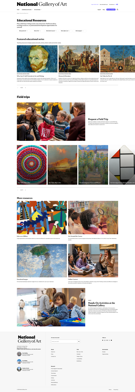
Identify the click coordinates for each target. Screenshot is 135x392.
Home (18, 13)
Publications (53, 384)
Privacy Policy (116, 389)
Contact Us (53, 356)
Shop (104, 9)
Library (52, 377)
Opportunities (105, 354)
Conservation (54, 375)
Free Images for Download (56, 368)
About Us (53, 351)
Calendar (78, 354)
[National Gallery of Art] (29, 338)
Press (52, 354)
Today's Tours (79, 356)
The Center (53, 373)
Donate (103, 351)
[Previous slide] (18, 87)
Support (99, 9)
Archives (53, 380)
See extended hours (104, 4)
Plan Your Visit (80, 351)
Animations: (112, 4)
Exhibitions (79, 361)
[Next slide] (25, 87)
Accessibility (79, 358)
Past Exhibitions (54, 382)
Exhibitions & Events (26, 9)
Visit (18, 9)
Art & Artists (37, 9)
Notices (110, 389)
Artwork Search (54, 371)
